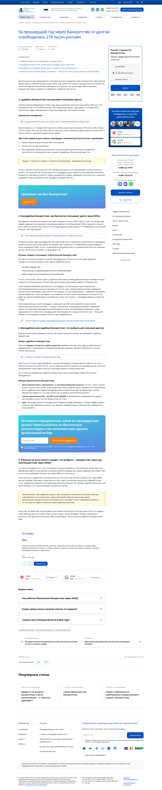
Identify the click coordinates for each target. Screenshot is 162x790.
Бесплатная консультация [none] (132, 10)
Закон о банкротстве (63, 630)
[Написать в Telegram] (120, 184)
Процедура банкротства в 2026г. (52, 729)
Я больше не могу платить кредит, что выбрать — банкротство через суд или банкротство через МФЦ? (58, 71)
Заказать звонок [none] (125, 192)
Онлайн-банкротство (48, 751)
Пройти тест (29, 202)
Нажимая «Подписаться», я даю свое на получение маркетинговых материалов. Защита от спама (114, 741)
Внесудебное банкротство (45, 630)
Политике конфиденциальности (76, 446)
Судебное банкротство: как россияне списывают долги (40, 61)
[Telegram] (93, 9)
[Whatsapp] (102, 9)
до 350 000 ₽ (120, 67)
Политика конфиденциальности (130, 778)
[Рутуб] (115, 748)
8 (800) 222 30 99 (112, 8)
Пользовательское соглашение (129, 784)
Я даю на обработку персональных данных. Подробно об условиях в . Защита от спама (59, 447)
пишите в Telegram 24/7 (69, 10)
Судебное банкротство (26, 630)
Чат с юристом (125, 200)
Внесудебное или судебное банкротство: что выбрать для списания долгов (47, 68)
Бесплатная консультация (64, 440)
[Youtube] (84, 748)
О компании (23, 729)
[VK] (90, 748)
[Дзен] (109, 748)
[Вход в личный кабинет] (142, 2)
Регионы (21, 744)
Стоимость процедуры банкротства (53, 734)
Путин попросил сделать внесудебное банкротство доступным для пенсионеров (60, 321)
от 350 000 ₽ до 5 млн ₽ (124, 73)
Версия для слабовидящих (95, 755)
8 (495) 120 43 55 (112, 11)
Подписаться (135, 735)
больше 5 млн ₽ (121, 79)
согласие (30, 446)
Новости (21, 739)
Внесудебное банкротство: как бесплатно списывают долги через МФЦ (46, 65)
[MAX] (97, 9)
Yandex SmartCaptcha (30, 448)
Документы (22, 734)
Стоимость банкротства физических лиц (42, 357)
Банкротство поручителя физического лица (56, 747)
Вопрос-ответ (25, 17)
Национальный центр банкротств (36, 785)
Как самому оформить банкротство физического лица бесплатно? (54, 235)
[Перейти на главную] (26, 8)
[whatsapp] (131, 184)
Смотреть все (41, 564)
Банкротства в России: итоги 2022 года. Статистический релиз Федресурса (57, 121)
